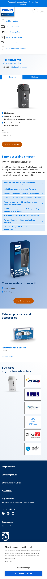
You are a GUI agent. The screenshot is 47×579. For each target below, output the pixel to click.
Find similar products (19, 67)
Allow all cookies (23, 574)
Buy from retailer (12, 144)
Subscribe (5, 502)
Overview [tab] (12, 76)
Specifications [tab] (33, 76)
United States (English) (29, 3)
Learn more (8, 561)
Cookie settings (23, 568)
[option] (23, 339)
